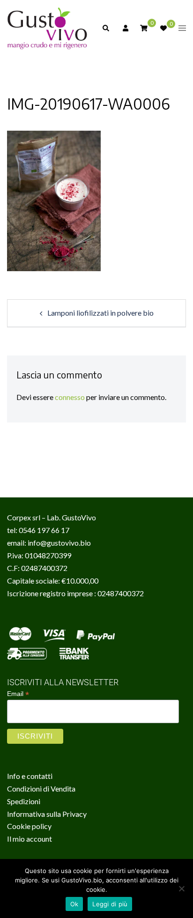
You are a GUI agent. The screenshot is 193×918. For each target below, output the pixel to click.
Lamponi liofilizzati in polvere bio (100, 312)
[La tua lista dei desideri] (163, 28)
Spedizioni (23, 801)
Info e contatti (29, 775)
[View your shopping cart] (144, 27)
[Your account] (124, 28)
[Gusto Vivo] (47, 26)
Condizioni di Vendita (41, 788)
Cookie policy (29, 826)
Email (18, 693)
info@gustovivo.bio (59, 542)
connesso (70, 396)
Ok (74, 904)
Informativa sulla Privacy (47, 813)
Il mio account (29, 838)
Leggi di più (109, 904)
